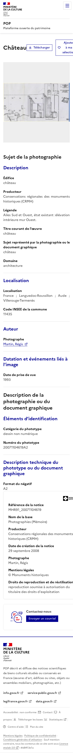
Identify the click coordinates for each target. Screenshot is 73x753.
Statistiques (56, 719)
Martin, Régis (13, 344)
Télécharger (41, 47)
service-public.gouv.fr (42, 693)
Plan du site (36, 727)
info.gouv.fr (11, 693)
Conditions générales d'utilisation (22, 740)
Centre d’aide (16, 727)
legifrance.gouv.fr (15, 701)
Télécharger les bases (30, 719)
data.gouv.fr (44, 701)
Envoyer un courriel (42, 618)
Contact (48, 712)
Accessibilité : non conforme (19, 712)
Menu (67, 6)
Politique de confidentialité (40, 736)
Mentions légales (13, 736)
